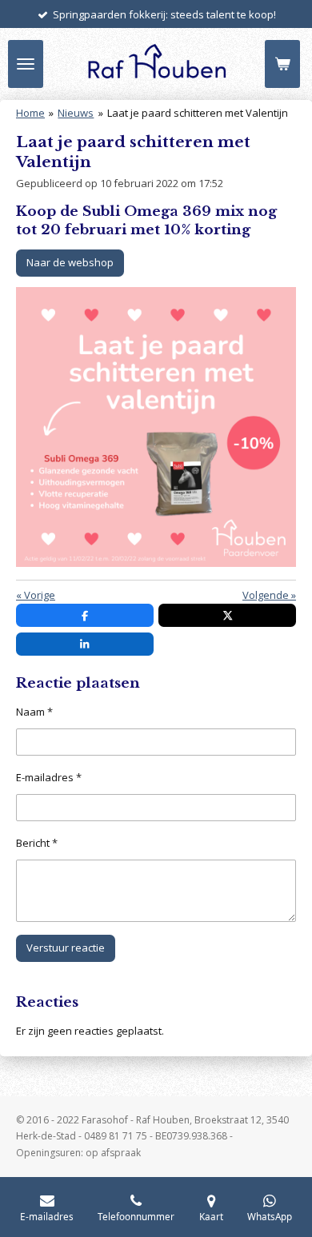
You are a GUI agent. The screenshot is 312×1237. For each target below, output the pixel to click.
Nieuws (76, 113)
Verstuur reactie (65, 947)
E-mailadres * (49, 777)
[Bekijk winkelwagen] (282, 64)
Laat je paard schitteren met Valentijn (197, 113)
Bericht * (37, 843)
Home (30, 113)
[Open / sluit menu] (25, 64)
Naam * (34, 711)
